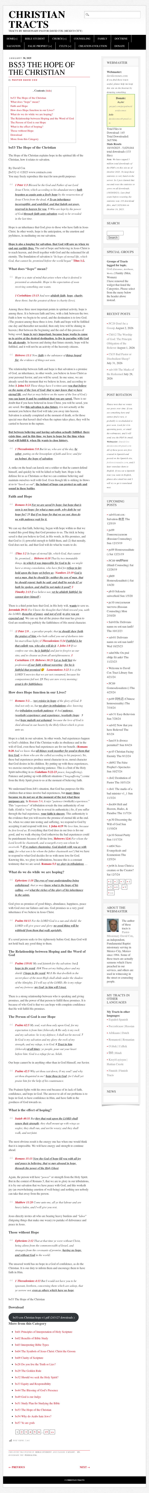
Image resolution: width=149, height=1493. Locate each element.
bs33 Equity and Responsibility (33, 1384)
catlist (70, 1452)
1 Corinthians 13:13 (27, 295)
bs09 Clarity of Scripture (29, 1358)
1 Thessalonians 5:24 (52, 641)
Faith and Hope (19, 106)
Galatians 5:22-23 (46, 772)
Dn (78, 1452)
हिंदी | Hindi (115, 1053)
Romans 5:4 (36, 801)
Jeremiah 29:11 (18, 610)
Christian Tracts (37, 19)
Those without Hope (22, 130)
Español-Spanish (118, 1019)
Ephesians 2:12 (24, 1241)
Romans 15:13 (23, 1159)
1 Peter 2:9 (22, 631)
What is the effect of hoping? (27, 126)
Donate (119, 46)
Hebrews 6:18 (42, 558)
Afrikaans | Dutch (119, 1033)
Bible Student (35, 38)
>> (52, 1432)
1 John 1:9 (63, 646)
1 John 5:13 (23, 385)
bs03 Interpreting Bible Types (32, 1345)
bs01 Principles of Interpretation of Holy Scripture (43, 1332)
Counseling (82, 38)
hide (49, 90)
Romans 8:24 (23, 505)
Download (16, 135)
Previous (17, 1467)
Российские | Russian (121, 1026)
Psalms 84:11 (23, 921)
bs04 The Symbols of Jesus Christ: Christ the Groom (45, 1351)
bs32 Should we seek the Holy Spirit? (36, 1377)
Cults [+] (65, 46)
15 (46, 1432)
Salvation (14, 46)
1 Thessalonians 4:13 (28, 1281)
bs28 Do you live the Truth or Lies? (35, 1364)
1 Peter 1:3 (21, 185)
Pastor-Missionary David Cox (120, 934)
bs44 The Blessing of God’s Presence (36, 1390)
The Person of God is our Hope (28, 122)
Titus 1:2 (78, 260)
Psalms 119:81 (23, 963)
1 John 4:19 (56, 826)
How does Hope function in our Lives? (32, 110)
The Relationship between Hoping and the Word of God (42, 118)
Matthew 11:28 (24, 1202)
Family (102, 38)
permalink (31, 1455)
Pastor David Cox (24, 80)
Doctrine (121, 38)
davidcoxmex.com (117, 75)
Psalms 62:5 (22, 1025)
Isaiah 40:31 (22, 1118)
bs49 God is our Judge (28, 1397)
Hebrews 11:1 (23, 355)
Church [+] (59, 38)
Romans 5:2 (22, 701)
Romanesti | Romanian (121, 1039)
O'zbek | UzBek (118, 1046)
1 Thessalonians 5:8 (27, 449)
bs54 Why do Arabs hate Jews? (33, 1416)
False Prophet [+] (40, 46)
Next (85, 1467)
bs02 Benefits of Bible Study (31, 1338)
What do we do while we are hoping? (32, 114)
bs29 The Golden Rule (28, 1371)
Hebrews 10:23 (44, 660)
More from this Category (25, 139)
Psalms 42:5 (22, 1071)
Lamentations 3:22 (58, 670)
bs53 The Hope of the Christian (28, 98)
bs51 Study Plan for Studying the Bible (37, 1403)
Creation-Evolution (93, 46)
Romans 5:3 (48, 864)
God (109, 269)
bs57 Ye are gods (25, 1423)
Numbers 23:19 (64, 573)
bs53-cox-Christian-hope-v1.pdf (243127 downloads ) (43, 1317)
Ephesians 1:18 (24, 880)
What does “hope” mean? (25, 101)
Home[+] (12, 38)
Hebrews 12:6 (62, 838)
